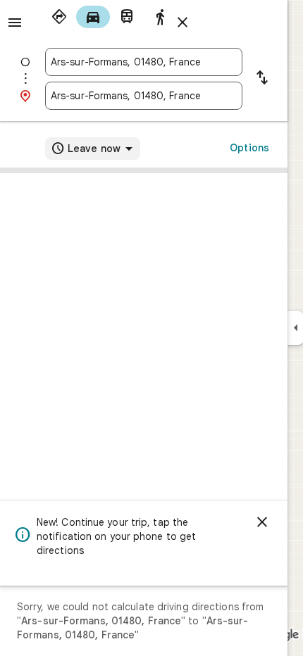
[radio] (59, 17)
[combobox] (144, 62)
